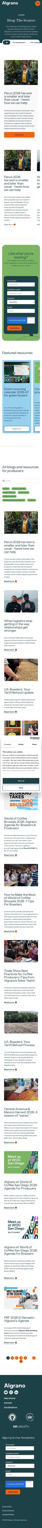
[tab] (6, 42)
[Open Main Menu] (37, 3)
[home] (10, 3)
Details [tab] (21, 744)
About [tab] (34, 744)
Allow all (21, 781)
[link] (21, 72)
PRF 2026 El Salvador (21, 1328)
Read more (19, 135)
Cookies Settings (8, 1514)
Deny (21, 788)
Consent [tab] (7, 744)
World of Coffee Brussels (14, 835)
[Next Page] (21, 1361)
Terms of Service (8, 1510)
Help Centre (9, 1398)
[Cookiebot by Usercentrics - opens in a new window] (30, 738)
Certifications (10, 1407)
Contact (8, 1403)
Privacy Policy (7, 1506)
